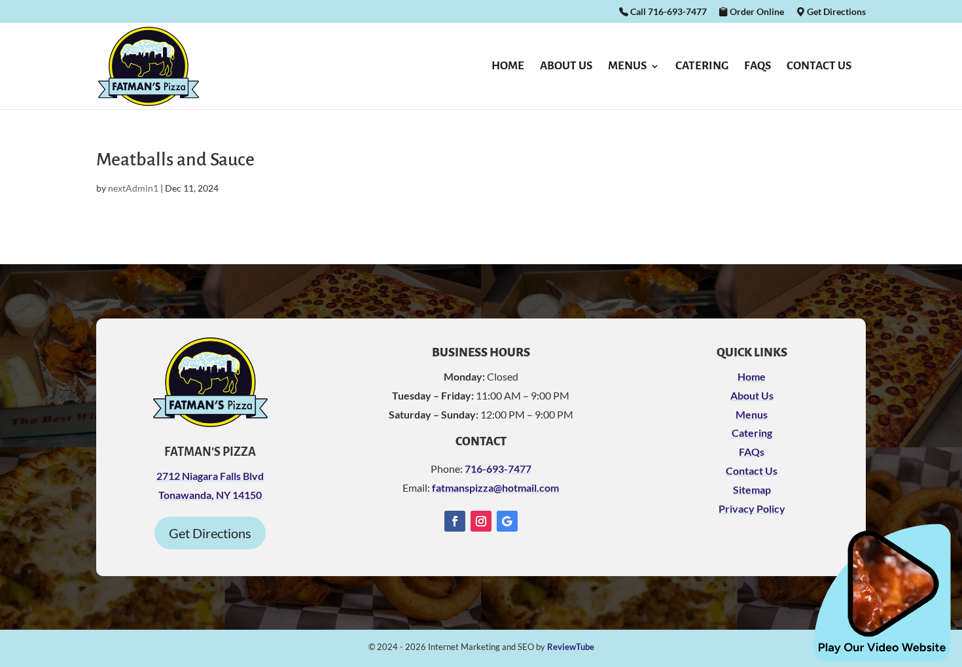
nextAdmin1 (133, 188)
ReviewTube (570, 646)
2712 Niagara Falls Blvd (210, 476)
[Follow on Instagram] (481, 521)
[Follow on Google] (507, 521)
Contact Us (819, 66)
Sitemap (752, 489)
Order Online (756, 12)
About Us (566, 66)
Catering (701, 66)
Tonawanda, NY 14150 (210, 494)
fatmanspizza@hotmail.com (495, 487)
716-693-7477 (498, 468)
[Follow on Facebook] (454, 521)
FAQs (757, 66)
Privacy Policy (752, 508)
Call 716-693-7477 (667, 12)
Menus (627, 66)
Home (507, 66)
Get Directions (835, 12)
